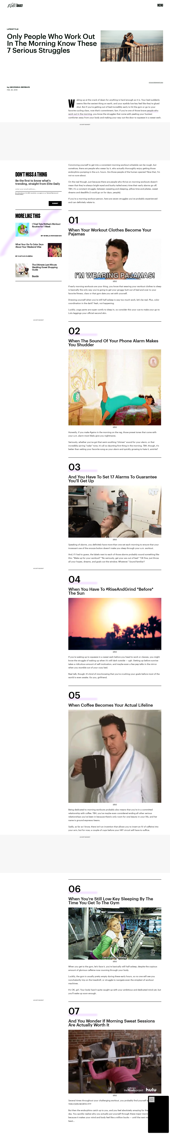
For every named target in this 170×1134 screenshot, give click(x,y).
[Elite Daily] (15, 5)
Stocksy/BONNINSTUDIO (156, 82)
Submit (55, 203)
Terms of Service (51, 193)
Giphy (115, 281)
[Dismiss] (166, 1098)
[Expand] (150, 1098)
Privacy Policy (19, 194)
